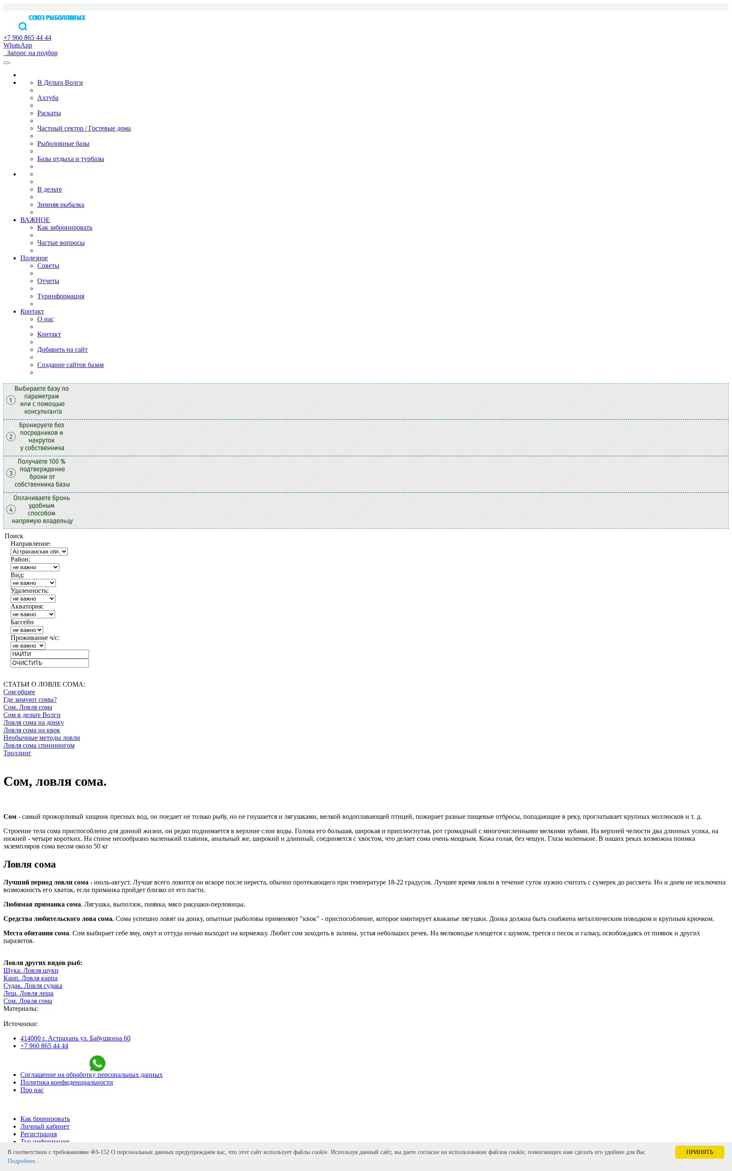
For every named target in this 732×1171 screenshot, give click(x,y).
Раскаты (49, 113)
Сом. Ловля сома (27, 707)
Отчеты (48, 280)
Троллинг (17, 753)
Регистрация (38, 1134)
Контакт (32, 311)
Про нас (32, 1089)
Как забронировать (64, 227)
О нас (45, 319)
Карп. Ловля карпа (30, 978)
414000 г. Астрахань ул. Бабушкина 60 (75, 1038)
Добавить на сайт (62, 349)
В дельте (49, 189)
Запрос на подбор (30, 52)
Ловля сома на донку (33, 722)
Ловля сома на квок (31, 730)
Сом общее (19, 691)
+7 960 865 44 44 (44, 1045)
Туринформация (60, 296)
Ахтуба (47, 97)
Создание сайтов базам (70, 364)
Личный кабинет (44, 1126)
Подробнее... (24, 1161)
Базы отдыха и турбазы (70, 158)
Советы (48, 265)
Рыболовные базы (63, 143)
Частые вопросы (61, 242)
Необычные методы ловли (41, 737)
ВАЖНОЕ (35, 219)
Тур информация (44, 1141)
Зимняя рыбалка (60, 204)
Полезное (34, 257)
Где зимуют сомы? (30, 699)
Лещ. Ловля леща (28, 993)
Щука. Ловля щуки (30, 970)
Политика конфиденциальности (66, 1082)
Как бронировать (45, 1118)
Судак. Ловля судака (32, 985)
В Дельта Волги (60, 82)
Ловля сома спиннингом (39, 745)
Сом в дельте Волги (32, 714)
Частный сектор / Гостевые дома (84, 128)
